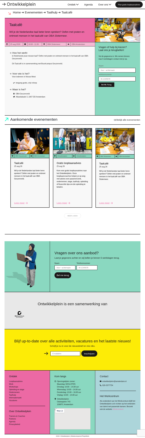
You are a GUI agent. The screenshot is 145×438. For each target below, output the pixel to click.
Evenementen (34, 12)
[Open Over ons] (110, 4)
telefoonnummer (105, 74)
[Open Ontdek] (77, 4)
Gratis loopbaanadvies (69, 163)
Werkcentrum (118, 409)
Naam (101, 66)
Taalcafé (18, 163)
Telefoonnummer (83, 263)
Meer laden (73, 216)
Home (17, 12)
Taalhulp (52, 12)
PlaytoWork (85, 436)
